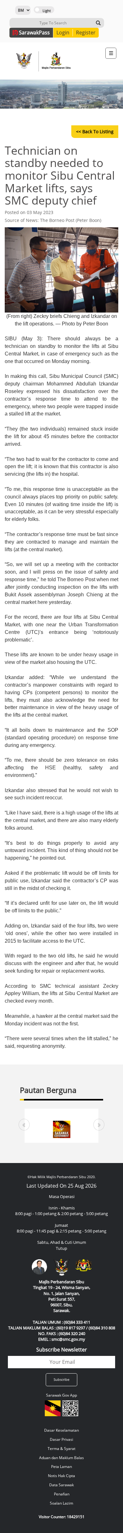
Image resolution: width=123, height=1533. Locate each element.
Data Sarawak (61, 1485)
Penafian (61, 1494)
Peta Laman (61, 1466)
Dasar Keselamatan (61, 1430)
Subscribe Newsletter (61, 1349)
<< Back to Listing (95, 131)
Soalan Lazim (61, 1503)
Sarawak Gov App (61, 1395)
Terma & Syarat (61, 1448)
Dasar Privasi (61, 1439)
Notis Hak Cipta (61, 1475)
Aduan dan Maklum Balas (61, 1457)
